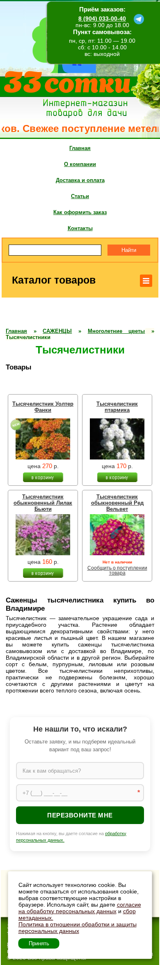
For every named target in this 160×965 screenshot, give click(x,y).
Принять (39, 943)
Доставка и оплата (80, 180)
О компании (80, 164)
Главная (80, 148)
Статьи (80, 196)
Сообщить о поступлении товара (117, 570)
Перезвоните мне (80, 815)
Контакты (80, 228)
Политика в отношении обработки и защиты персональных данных (77, 927)
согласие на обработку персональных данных (79, 907)
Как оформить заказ (80, 212)
